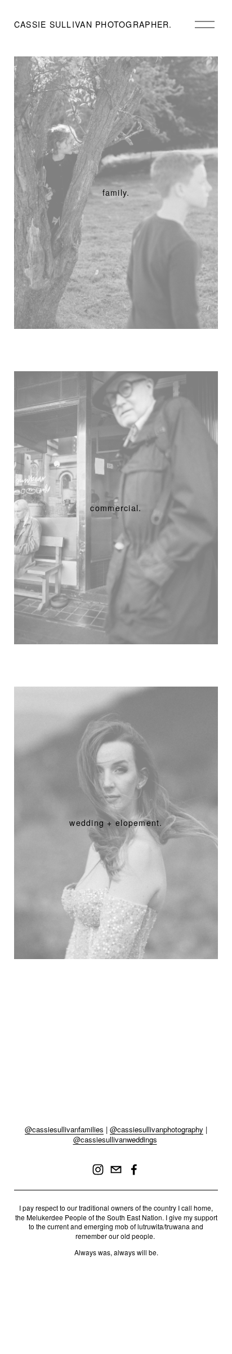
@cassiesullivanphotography (156, 1129)
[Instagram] (98, 1169)
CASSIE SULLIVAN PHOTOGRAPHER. (93, 24)
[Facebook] (134, 1169)
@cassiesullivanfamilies (64, 1129)
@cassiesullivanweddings (115, 1140)
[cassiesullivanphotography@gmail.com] (116, 1169)
